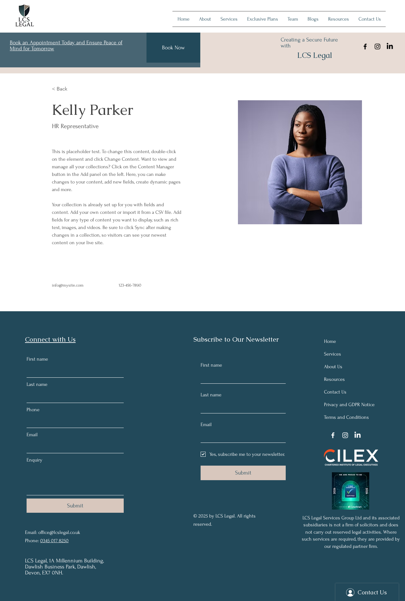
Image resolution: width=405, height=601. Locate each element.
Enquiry (34, 460)
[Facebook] (365, 46)
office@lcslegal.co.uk (59, 532)
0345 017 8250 (54, 540)
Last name (37, 384)
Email (32, 434)
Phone (33, 409)
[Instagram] (377, 46)
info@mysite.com (68, 285)
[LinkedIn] (390, 46)
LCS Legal (314, 55)
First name (37, 359)
